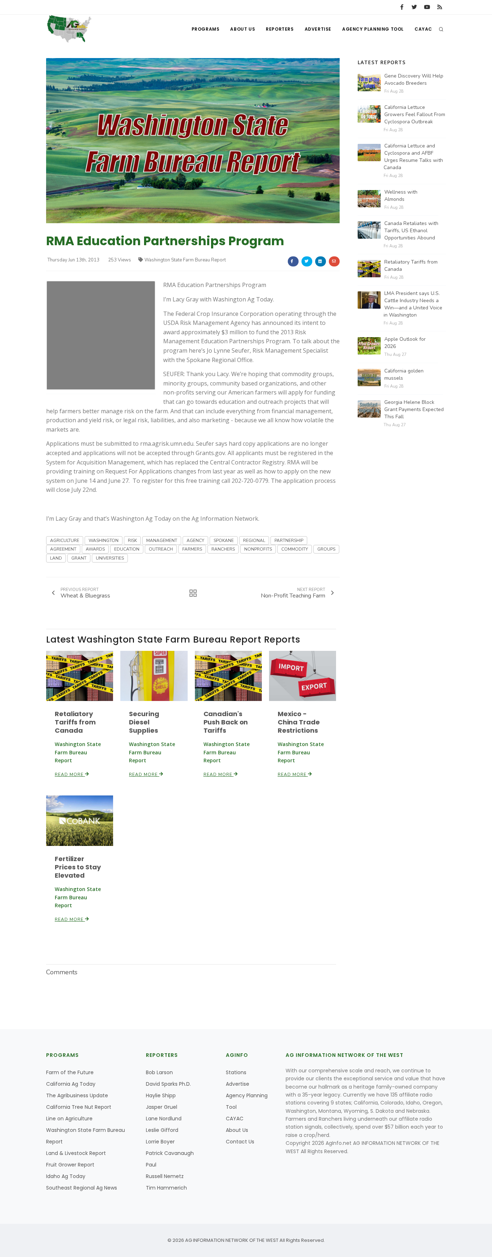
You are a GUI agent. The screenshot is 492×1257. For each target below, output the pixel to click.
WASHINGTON (103, 540)
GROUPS (326, 549)
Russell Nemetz (165, 1176)
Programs (206, 29)
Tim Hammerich (166, 1187)
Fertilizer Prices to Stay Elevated (78, 867)
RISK (132, 540)
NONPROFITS (258, 549)
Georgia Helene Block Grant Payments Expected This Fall (414, 409)
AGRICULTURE (64, 540)
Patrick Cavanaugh (170, 1153)
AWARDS (95, 549)
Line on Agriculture (69, 1118)
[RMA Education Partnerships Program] (193, 140)
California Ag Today (70, 1084)
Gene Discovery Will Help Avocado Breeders (413, 79)
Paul (151, 1164)
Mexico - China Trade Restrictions (299, 722)
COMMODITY (294, 549)
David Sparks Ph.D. (168, 1084)
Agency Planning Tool (373, 29)
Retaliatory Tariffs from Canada (75, 722)
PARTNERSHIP (288, 540)
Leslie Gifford (162, 1130)
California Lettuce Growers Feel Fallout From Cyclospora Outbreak (414, 114)
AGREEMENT (63, 549)
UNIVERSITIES (110, 558)
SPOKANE (224, 540)
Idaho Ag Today (65, 1176)
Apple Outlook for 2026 (405, 343)
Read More (70, 774)
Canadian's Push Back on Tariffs (225, 722)
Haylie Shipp (161, 1095)
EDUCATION (126, 549)
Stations (236, 1072)
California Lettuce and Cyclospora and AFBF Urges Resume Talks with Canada (413, 156)
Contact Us (240, 1141)
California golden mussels (404, 374)
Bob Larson (159, 1072)
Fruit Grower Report (70, 1164)
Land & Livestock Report (76, 1153)
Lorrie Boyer (160, 1141)
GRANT (78, 558)
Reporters (280, 29)
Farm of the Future (70, 1072)
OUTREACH (161, 549)
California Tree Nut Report (78, 1107)
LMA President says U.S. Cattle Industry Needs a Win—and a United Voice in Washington (413, 304)
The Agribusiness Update (77, 1095)
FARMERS (192, 549)
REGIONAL (254, 540)
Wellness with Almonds (400, 196)
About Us (242, 29)
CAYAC (423, 29)
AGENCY (195, 540)
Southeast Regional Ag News (81, 1187)
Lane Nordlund (164, 1118)
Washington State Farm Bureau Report (185, 260)
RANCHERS (223, 549)
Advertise (318, 29)
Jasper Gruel (161, 1107)
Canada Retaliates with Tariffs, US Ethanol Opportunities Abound (411, 230)
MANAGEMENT (161, 540)
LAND (56, 558)
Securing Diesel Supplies (144, 722)
